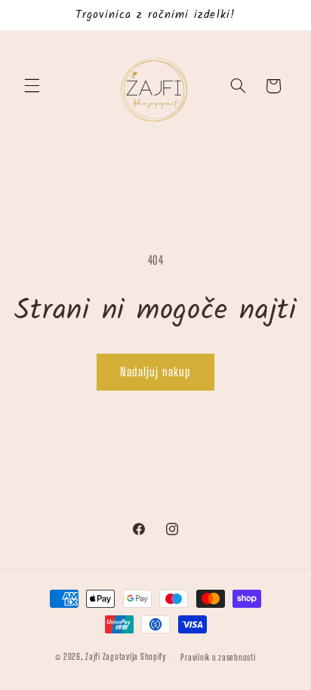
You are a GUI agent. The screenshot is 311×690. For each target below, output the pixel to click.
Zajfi (92, 656)
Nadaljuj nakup (155, 371)
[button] (31, 86)
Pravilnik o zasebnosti (217, 657)
